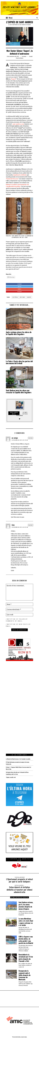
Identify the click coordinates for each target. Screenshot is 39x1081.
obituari (22, 297)
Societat (24, 56)
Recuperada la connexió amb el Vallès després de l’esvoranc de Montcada (24, 975)
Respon (30, 438)
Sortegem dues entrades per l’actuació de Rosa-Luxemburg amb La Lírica (17, 773)
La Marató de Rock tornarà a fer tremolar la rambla (18, 759)
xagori (29, 297)
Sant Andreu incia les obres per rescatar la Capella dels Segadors (18, 391)
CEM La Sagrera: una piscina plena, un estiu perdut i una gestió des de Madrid (26, 939)
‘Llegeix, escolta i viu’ (11, 777)
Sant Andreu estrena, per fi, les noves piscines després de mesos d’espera (26, 905)
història (15, 297)
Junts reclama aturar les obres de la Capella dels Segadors (18, 333)
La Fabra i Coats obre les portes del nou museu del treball (19, 362)
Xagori (13, 79)
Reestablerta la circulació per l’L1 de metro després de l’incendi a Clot (26, 957)
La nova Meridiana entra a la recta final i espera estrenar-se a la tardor (26, 921)
